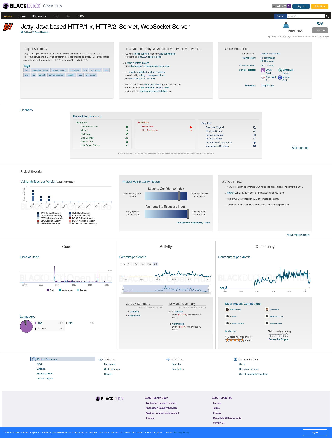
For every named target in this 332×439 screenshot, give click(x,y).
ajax (26, 70)
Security (108, 373)
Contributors (134, 315)
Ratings (230, 331)
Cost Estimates (112, 369)
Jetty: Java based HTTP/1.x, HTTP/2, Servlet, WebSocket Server (105, 26)
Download (269, 61)
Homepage (269, 57)
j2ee (106, 70)
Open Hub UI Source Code (227, 417)
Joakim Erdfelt (276, 323)
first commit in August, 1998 (155, 87)
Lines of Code (29, 256)
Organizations (39, 16)
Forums (217, 403)
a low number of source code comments (149, 66)
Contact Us (219, 422)
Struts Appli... (269, 71)
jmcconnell (274, 309)
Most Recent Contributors (243, 303)
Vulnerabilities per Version (38, 181)
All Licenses (300, 148)
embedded (75, 70)
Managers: (250, 85)
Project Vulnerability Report (141, 181)
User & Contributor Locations (253, 373)
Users (242, 364)
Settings (27, 31)
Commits (134, 311)
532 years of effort (152, 84)
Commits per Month (132, 256)
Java (40, 322)
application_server (40, 70)
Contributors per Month (234, 256)
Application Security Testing (161, 403)
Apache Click (286, 78)
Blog (67, 16)
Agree (315, 432)
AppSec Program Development (162, 412)
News (39, 363)
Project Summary (47, 359)
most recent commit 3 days (153, 90)
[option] (166, 135)
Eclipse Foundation (270, 53)
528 (320, 23)
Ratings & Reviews (248, 369)
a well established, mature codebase (147, 72)
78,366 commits (141, 53)
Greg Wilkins (267, 85)
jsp (34, 74)
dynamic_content (59, 70)
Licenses (26, 109)
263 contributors (167, 53)
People (22, 16)
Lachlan (233, 316)
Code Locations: (247, 65)
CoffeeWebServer (288, 71)
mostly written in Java (138, 62)
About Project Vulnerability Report (193, 222)
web (80, 74)
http (85, 70)
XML (71, 322)
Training (150, 417)
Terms (216, 407)
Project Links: (249, 57)
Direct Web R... (270, 78)
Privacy (217, 412)
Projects (7, 16)
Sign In (301, 6)
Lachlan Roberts (237, 323)
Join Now (320, 6)
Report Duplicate (42, 31)
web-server (91, 74)
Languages (27, 316)
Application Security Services (161, 407)
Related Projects (45, 378)
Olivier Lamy (235, 309)
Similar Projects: (247, 69)
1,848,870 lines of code (149, 56)
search (230, 192)
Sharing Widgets (45, 373)
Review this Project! (279, 339)
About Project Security (298, 234)
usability (71, 74)
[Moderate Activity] (286, 25)
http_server (95, 70)
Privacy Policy (181, 432)
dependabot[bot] (276, 316)
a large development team (152, 75)
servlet (42, 74)
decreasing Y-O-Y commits (142, 78)
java (26, 74)
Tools (56, 16)
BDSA (80, 16)
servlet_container (56, 74)
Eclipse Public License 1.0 (87, 116)
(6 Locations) (267, 65)
